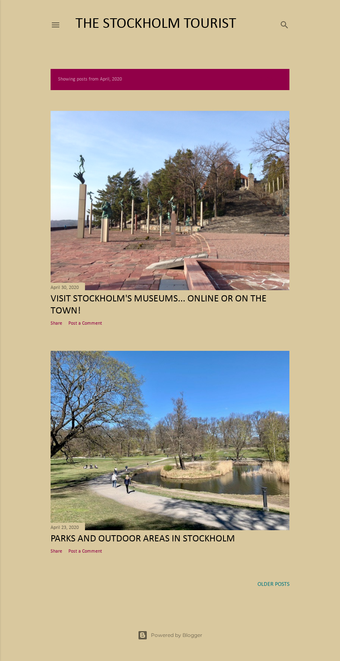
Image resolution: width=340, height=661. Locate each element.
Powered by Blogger (176, 635)
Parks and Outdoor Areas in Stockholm (143, 539)
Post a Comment (85, 323)
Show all (271, 79)
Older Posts (273, 584)
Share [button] (56, 323)
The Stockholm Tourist (155, 24)
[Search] (284, 23)
